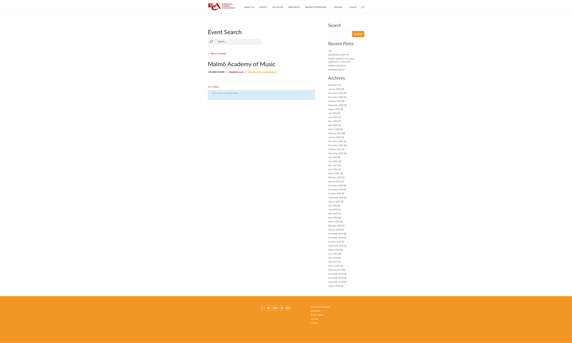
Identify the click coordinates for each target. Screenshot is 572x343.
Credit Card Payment (320, 307)
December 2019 (335, 234)
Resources (294, 7)
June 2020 (333, 210)
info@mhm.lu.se (236, 72)
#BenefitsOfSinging (316, 7)
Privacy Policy (317, 315)
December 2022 (335, 93)
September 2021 (336, 153)
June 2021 (333, 161)
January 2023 (334, 89)
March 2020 (334, 222)
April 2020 (333, 218)
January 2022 (334, 137)
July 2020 (332, 206)
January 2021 (334, 182)
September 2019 (336, 246)
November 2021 (335, 145)
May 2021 (333, 166)
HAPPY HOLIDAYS (337, 66)
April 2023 (333, 85)
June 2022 (333, 117)
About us (249, 7)
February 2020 (335, 226)
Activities (277, 7)
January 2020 (334, 230)
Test (330, 51)
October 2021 (334, 149)
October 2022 (334, 101)
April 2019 (333, 262)
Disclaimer (316, 311)
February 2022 (335, 133)
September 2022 (336, 105)
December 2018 (335, 274)
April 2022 (333, 125)
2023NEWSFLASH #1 (338, 55)
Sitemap (314, 319)
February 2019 (335, 270)
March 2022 (334, 129)
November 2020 (335, 190)
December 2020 (335, 186)
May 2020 (333, 214)
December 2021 (335, 141)
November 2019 (335, 238)
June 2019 (333, 254)
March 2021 (334, 174)
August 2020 (334, 202)
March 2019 (334, 266)
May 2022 (333, 121)
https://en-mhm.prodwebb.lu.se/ (262, 72)
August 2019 (334, 250)
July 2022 (332, 113)
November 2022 (335, 97)
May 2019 (333, 258)
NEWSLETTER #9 (336, 70)
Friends (338, 7)
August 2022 (334, 109)
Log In (353, 7)
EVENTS (263, 7)
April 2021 (333, 170)
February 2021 (335, 178)
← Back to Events (217, 53)
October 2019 (334, 242)
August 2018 (334, 286)
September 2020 (336, 198)
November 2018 (335, 278)
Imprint (314, 323)
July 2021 (332, 157)
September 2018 (336, 282)
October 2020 (334, 194)
